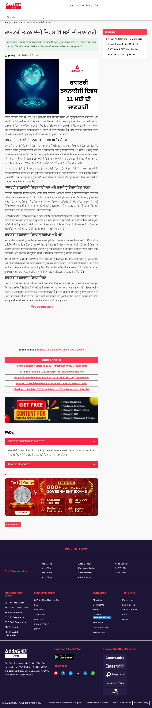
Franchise (98, 622)
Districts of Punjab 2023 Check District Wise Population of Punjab (52, 389)
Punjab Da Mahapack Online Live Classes (60, 349)
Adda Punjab (84, 577)
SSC (36, 605)
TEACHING (39, 614)
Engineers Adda (86, 568)
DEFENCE (39, 619)
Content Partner (101, 627)
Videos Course (129, 609)
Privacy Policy (141, 702)
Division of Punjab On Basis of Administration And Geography (51, 383)
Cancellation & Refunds (96, 702)
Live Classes (128, 605)
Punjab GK (92, 5)
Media (96, 609)
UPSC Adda (121, 572)
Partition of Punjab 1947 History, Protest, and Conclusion (51, 371)
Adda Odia (47, 572)
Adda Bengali (84, 564)
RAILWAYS (39, 609)
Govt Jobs (75, 5)
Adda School (121, 564)
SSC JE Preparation (15, 617)
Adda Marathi (85, 572)
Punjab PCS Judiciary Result (121, 54)
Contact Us (98, 605)
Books (125, 619)
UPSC (37, 629)
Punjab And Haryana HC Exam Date (125, 39)
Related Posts (13, 524)
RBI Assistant (11, 627)
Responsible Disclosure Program (65, 702)
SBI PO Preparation (14, 603)
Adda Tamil (47, 568)
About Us (97, 600)
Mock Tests (127, 600)
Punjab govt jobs (13, 22)
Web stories (99, 632)
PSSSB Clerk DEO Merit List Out (123, 49)
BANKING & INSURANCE (46, 600)
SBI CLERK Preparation (16, 607)
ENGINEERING (41, 624)
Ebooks (126, 614)
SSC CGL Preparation (15, 622)
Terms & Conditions (121, 702)
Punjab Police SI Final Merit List (123, 44)
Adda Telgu (47, 577)
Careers (101, 616)
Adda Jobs (47, 564)
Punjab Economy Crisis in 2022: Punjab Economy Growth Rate (51, 365)
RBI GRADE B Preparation (12, 633)
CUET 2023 (121, 568)
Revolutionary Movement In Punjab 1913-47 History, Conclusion (51, 377)
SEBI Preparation (13, 612)
